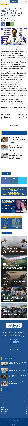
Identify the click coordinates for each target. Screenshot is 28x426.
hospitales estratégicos (12, 107)
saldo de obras (5, 109)
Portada (3, 419)
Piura (3, 4)
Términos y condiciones (20, 419)
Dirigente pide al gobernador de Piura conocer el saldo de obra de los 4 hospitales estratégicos (17, 140)
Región (7, 4)
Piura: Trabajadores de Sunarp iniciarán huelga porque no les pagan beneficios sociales (7, 117)
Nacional (4, 263)
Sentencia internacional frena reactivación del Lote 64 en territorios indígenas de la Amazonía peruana (14, 267)
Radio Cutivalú (6, 20)
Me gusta (5, 177)
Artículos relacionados (10, 132)
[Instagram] (14, 349)
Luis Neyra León (21, 107)
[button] (2, 2)
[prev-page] (2, 162)
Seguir (14, 177)
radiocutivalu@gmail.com (16, 346)
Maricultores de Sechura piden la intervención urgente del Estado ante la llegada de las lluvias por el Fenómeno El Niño (13, 314)
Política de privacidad (10, 419)
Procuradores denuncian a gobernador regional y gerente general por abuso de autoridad (17, 148)
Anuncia (10, 420)
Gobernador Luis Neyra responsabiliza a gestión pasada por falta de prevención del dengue (16, 156)
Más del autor (8, 134)
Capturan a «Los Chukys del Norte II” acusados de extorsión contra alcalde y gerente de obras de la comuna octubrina (14, 282)
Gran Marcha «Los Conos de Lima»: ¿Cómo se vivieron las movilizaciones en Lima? (20, 117)
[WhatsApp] (12, 24)
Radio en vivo (16, 420)
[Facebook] (3, 24)
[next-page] (4, 162)
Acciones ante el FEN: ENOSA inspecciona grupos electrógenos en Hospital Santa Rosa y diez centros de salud (13, 250)
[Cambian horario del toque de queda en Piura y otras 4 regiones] (4, 383)
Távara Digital (16, 424)
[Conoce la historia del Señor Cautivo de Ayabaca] (4, 377)
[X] (8, 24)
